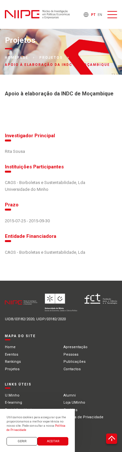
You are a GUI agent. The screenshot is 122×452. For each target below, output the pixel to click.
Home (10, 347)
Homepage (16, 57)
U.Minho (12, 395)
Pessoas (70, 354)
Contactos (72, 369)
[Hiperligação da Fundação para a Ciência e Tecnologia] (101, 305)
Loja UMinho (74, 402)
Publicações (74, 362)
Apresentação (75, 347)
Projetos (51, 57)
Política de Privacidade (83, 417)
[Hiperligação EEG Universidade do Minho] (61, 305)
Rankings (13, 362)
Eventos (11, 354)
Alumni (69, 395)
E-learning (13, 402)
